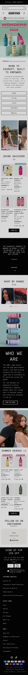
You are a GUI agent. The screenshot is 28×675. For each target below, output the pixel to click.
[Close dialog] (25, 326)
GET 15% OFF (14, 344)
